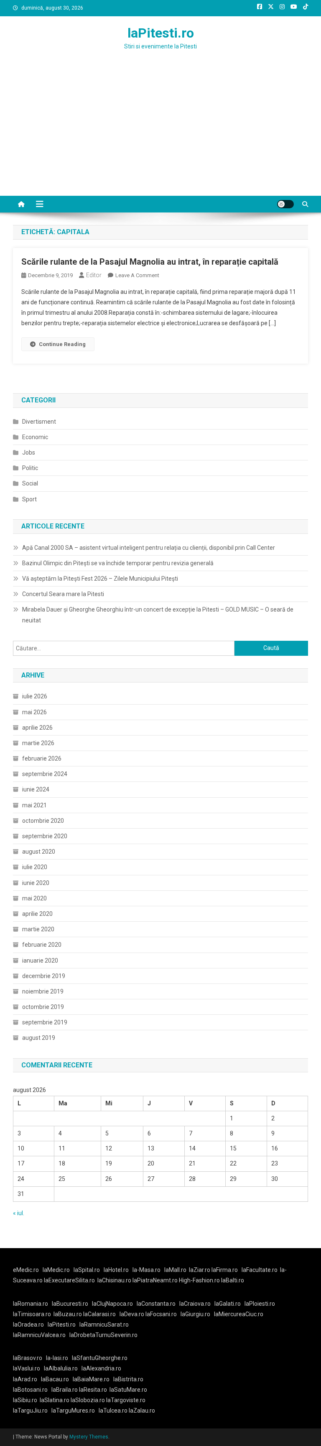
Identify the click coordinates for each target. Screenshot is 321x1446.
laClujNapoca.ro (112, 1303)
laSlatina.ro (54, 1400)
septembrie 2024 (44, 774)
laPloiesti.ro (260, 1303)
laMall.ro (175, 1270)
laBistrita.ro (128, 1379)
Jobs (28, 452)
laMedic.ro (57, 1270)
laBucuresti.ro (70, 1303)
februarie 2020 (41, 944)
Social (30, 483)
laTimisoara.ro (32, 1314)
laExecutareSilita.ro (69, 1280)
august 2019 (38, 1037)
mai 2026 (34, 712)
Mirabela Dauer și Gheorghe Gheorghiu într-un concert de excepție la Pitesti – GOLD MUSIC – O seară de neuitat (157, 615)
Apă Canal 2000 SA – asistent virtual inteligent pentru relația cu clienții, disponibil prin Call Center (148, 547)
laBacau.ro (55, 1379)
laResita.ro (93, 1389)
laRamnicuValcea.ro (39, 1335)
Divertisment (39, 421)
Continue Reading (62, 344)
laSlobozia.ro (88, 1400)
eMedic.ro (26, 1270)
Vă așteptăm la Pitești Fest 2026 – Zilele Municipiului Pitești (100, 578)
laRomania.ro (30, 1303)
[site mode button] (285, 204)
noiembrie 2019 (43, 991)
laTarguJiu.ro (32, 1410)
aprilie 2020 (37, 913)
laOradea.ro (28, 1324)
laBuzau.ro (68, 1314)
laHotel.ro (116, 1270)
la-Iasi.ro (57, 1358)
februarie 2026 (41, 758)
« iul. (18, 1213)
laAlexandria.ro (101, 1368)
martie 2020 (38, 929)
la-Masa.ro (146, 1270)
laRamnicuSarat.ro (104, 1324)
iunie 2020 (35, 883)
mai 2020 (34, 898)
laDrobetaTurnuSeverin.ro (103, 1335)
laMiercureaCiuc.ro (238, 1314)
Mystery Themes (88, 1437)
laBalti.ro (232, 1280)
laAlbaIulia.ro (61, 1368)
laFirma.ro (224, 1270)
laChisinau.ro (114, 1280)
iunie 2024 (35, 789)
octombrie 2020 (43, 820)
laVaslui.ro (28, 1368)
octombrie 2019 (43, 1007)
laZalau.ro (142, 1410)
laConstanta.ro (156, 1303)
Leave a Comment (137, 275)
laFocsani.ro (160, 1314)
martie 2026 (38, 743)
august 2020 (38, 851)
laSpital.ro (87, 1270)
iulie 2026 (34, 696)
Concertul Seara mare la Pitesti (63, 594)
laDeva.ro (132, 1314)
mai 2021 (34, 805)
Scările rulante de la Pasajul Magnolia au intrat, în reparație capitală (149, 262)
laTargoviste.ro (125, 1400)
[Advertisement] (160, 133)
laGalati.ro (227, 1303)
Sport (29, 499)
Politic (30, 468)
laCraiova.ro (195, 1303)
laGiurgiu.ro (197, 1314)
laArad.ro (25, 1379)
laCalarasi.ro (99, 1314)
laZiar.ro (200, 1270)
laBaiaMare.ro (91, 1379)
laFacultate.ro (260, 1270)
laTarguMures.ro (73, 1410)
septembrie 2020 (44, 836)
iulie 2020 (34, 867)
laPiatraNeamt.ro (155, 1280)
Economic (35, 437)
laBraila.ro (64, 1389)
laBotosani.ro (30, 1389)
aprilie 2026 (37, 727)
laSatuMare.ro (128, 1389)
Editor (94, 275)
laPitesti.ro (160, 33)
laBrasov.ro (27, 1358)
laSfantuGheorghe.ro (99, 1358)
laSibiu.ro (25, 1400)
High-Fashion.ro (199, 1280)
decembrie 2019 (43, 976)
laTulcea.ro (114, 1410)
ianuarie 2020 (40, 960)
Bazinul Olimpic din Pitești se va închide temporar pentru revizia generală (118, 563)
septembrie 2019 (44, 1022)
